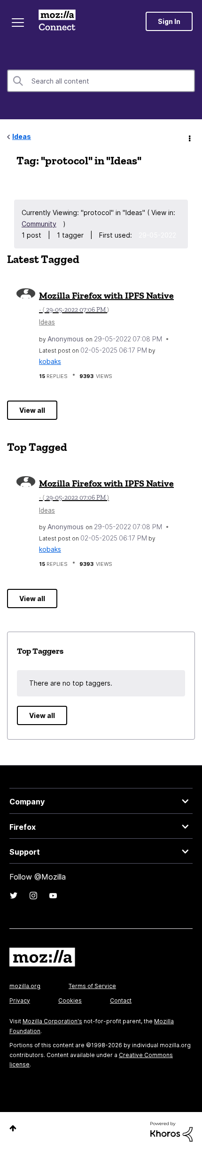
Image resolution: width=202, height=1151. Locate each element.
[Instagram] (33, 895)
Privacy (19, 1000)
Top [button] (13, 1128)
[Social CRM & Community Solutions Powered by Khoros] (171, 1131)
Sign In (169, 21)
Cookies (70, 1000)
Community (39, 224)
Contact (121, 1000)
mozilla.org (24, 985)
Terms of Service (92, 985)
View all (32, 410)
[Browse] (17, 22)
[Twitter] (13, 895)
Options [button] (189, 137)
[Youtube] (53, 895)
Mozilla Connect (57, 21)
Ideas (21, 136)
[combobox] (101, 81)
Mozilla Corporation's (52, 1021)
